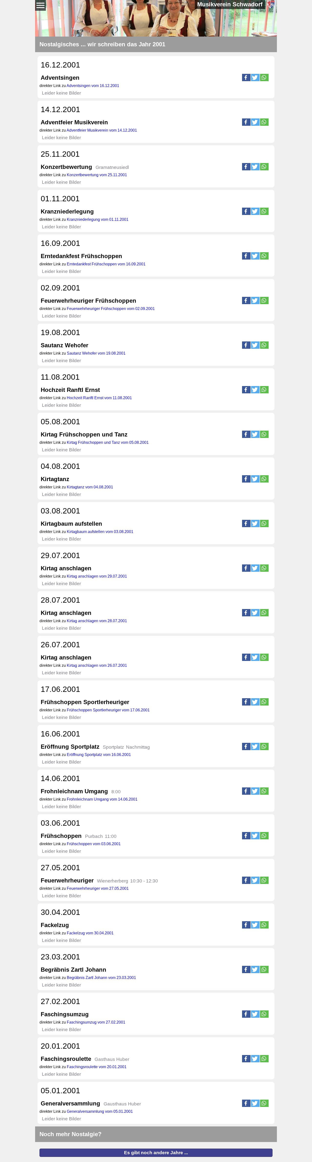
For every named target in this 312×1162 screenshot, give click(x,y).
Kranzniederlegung (67, 211)
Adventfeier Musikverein (74, 122)
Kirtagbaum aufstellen (71, 523)
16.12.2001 (60, 64)
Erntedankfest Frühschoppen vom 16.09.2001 (106, 264)
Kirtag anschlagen (66, 568)
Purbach (94, 836)
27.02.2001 (60, 1001)
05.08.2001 (60, 421)
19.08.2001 (60, 332)
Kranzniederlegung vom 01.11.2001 (97, 219)
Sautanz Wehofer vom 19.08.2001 (96, 353)
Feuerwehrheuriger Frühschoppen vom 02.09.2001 (111, 309)
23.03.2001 (60, 956)
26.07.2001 (60, 644)
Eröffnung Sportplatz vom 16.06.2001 (99, 755)
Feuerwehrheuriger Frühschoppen (88, 300)
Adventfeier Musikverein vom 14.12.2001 (102, 130)
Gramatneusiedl (112, 167)
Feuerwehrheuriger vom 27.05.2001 (98, 888)
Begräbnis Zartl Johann (73, 969)
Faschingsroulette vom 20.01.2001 (97, 1067)
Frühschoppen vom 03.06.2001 (94, 844)
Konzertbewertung (66, 167)
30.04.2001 (60, 912)
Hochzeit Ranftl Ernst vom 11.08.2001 (99, 398)
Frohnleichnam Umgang (74, 791)
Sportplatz (113, 747)
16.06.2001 (60, 733)
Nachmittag (138, 747)
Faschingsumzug (65, 1014)
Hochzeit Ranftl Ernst (70, 390)
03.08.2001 (60, 510)
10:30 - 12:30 (144, 880)
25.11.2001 (60, 154)
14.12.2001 (60, 109)
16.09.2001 (60, 243)
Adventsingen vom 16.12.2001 (93, 86)
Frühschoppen (61, 836)
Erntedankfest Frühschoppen (81, 256)
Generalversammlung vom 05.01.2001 (100, 1111)
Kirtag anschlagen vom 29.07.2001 (97, 576)
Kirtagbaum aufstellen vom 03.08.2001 (100, 532)
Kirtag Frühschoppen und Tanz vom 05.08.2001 (108, 442)
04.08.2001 (60, 466)
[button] (246, 77)
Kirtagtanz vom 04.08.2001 (90, 487)
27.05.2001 (60, 867)
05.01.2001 (60, 1090)
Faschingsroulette (66, 1058)
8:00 (116, 791)
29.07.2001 (60, 555)
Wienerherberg (112, 880)
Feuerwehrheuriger (67, 880)
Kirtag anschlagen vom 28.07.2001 (97, 621)
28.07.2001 (60, 600)
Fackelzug (55, 925)
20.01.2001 (60, 1046)
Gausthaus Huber (122, 1103)
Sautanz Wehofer (64, 345)
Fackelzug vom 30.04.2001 (90, 933)
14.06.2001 (60, 778)
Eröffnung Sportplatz (70, 746)
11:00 (111, 836)
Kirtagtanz (55, 479)
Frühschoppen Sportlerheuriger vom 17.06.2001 (108, 710)
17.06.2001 (60, 689)
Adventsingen (60, 77)
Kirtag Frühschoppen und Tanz (84, 434)
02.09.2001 (60, 287)
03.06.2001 (60, 823)
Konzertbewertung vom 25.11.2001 (97, 175)
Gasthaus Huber (112, 1059)
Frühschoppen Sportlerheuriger (85, 702)
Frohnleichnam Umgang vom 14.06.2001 (102, 799)
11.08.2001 (60, 377)
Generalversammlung (70, 1103)
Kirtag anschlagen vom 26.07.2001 (97, 665)
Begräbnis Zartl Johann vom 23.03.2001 (101, 978)
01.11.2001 (60, 198)
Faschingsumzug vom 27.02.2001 (96, 1022)
